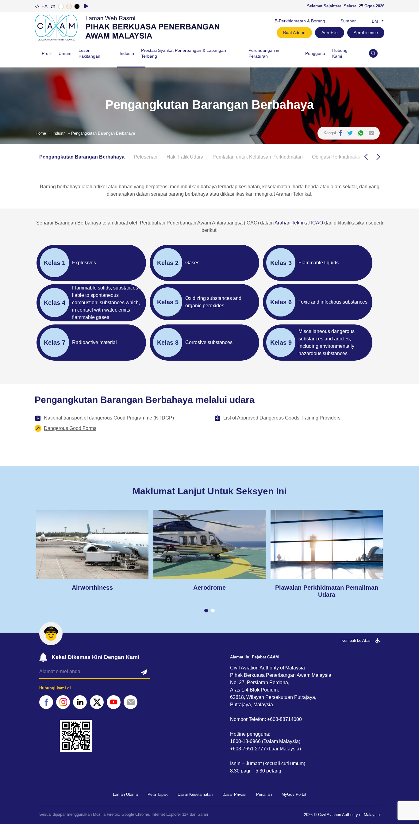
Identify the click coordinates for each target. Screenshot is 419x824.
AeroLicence (366, 32)
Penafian (264, 794)
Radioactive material (94, 342)
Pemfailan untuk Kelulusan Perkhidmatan (258, 156)
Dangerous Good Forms (70, 428)
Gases (192, 262)
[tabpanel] (92, 550)
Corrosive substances (209, 342)
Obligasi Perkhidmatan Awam (344, 156)
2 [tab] (213, 610)
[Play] (86, 6)
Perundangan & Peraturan (263, 53)
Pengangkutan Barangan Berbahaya (82, 156)
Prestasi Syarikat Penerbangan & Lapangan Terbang (183, 53)
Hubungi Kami (340, 53)
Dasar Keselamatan (195, 794)
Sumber (348, 20)
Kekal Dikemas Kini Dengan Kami (95, 657)
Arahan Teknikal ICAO (299, 222)
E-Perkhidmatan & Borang (300, 20)
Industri (127, 53)
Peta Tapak (158, 794)
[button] (366, 157)
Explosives (84, 262)
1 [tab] (206, 610)
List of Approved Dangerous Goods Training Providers (281, 417)
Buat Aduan (294, 32)
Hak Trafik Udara (185, 156)
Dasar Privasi (234, 794)
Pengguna (315, 53)
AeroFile (329, 32)
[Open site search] (373, 53)
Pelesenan (145, 156)
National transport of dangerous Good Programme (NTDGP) (109, 417)
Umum (65, 53)
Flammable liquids (318, 262)
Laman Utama (125, 794)
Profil (47, 53)
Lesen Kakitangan (89, 53)
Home (41, 133)
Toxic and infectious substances (332, 302)
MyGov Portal (294, 794)
